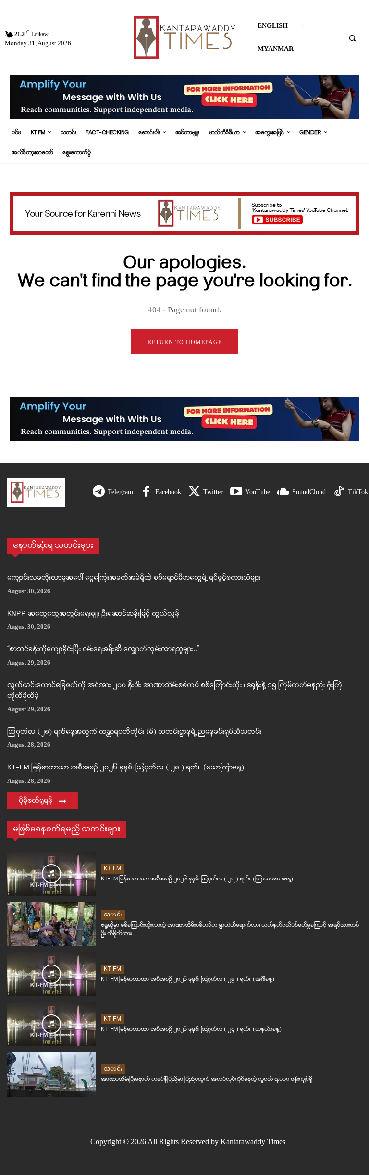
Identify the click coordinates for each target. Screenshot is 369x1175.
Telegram (120, 491)
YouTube (257, 491)
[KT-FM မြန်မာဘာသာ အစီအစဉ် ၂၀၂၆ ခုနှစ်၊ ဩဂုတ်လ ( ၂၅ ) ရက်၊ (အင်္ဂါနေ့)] (51, 974)
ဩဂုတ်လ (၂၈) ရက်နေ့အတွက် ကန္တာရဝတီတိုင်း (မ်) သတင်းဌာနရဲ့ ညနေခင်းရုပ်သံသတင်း (134, 732)
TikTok (358, 491)
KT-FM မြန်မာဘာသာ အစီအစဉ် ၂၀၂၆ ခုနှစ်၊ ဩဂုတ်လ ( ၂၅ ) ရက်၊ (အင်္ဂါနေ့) (187, 979)
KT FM (112, 868)
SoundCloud (309, 491)
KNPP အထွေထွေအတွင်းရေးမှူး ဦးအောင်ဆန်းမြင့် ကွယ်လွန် (93, 614)
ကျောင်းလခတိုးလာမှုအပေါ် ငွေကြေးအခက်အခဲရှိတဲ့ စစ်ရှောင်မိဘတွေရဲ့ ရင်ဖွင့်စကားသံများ (133, 578)
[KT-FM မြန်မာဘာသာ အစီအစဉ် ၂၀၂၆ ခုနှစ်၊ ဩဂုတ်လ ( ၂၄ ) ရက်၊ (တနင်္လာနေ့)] (51, 1024)
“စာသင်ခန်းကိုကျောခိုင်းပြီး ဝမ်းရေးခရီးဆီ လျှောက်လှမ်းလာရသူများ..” (103, 649)
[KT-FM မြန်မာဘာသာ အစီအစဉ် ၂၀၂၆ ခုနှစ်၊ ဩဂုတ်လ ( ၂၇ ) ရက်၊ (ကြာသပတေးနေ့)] (51, 874)
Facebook (168, 491)
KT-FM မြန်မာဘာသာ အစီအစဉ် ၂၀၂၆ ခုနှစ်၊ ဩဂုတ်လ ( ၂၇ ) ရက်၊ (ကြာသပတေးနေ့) (197, 879)
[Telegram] (99, 492)
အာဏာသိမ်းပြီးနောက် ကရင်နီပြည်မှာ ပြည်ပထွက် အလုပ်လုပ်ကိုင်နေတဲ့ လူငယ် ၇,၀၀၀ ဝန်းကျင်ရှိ (206, 1079)
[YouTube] (236, 492)
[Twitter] (194, 492)
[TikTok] (339, 492)
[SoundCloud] (283, 492)
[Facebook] (146, 492)
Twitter (213, 491)
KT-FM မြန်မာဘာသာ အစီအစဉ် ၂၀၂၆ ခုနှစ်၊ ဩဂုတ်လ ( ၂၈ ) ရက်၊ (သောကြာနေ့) (125, 768)
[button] (352, 38)
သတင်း (113, 914)
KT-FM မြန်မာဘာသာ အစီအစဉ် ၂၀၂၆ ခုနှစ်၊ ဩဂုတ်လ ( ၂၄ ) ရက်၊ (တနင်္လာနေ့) (191, 1029)
